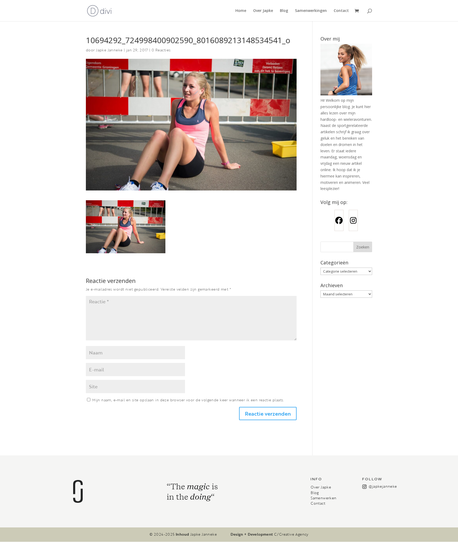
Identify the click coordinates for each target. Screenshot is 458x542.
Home (240, 11)
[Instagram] (353, 220)
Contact (341, 11)
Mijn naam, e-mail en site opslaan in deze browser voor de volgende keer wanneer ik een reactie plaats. (188, 400)
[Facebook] (339, 220)
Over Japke (263, 11)
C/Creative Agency (291, 534)
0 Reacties (161, 50)
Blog (284, 11)
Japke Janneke (109, 50)
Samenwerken (323, 498)
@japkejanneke (383, 486)
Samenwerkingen (311, 11)
